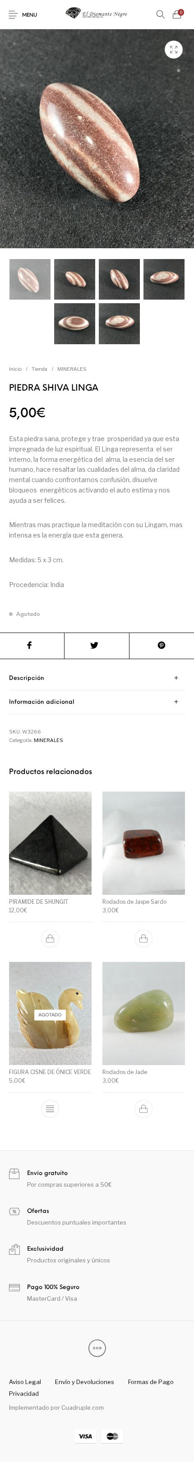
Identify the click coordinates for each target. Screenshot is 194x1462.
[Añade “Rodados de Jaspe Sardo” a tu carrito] (143, 938)
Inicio (15, 369)
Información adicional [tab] (41, 702)
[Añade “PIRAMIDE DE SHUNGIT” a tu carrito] (51, 938)
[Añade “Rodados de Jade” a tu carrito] (143, 1109)
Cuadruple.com (82, 1407)
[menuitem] (25, 1382)
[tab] (97, 678)
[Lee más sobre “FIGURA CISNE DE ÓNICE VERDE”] (51, 1109)
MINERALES (72, 369)
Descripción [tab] (26, 678)
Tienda (39, 369)
